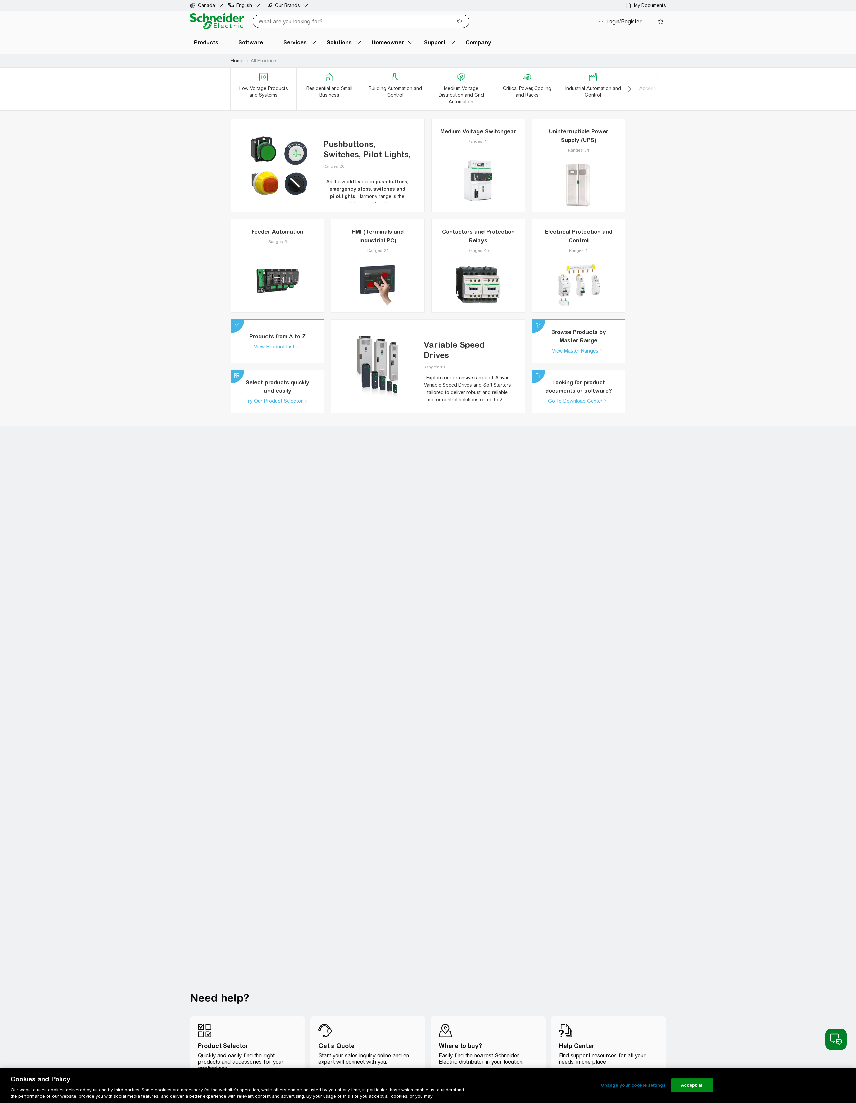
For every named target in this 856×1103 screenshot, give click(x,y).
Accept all (692, 1085)
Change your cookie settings (633, 1085)
